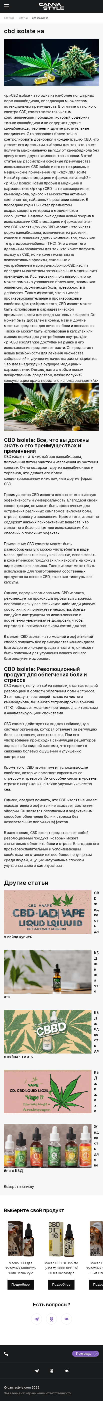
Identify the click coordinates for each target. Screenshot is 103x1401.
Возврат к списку (19, 1186)
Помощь (83, 1353)
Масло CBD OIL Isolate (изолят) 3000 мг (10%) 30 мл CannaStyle (61, 1268)
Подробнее (21, 1284)
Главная (9, 17)
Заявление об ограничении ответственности (38, 1393)
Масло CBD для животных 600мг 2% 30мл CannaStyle (21, 1268)
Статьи (23, 17)
